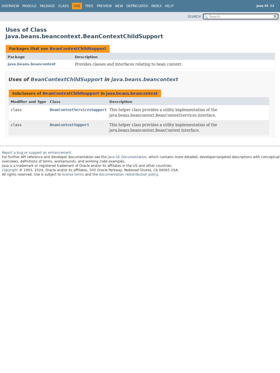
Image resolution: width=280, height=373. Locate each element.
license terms (73, 174)
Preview (104, 6)
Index (156, 6)
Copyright (10, 170)
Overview (10, 6)
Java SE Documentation (127, 157)
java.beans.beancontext (32, 64)
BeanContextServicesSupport (78, 110)
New (119, 6)
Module (29, 6)
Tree (89, 6)
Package (47, 6)
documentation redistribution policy (128, 174)
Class (63, 6)
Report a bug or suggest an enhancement (36, 153)
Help (169, 6)
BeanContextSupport (69, 125)
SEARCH (194, 17)
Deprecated (137, 6)
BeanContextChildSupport (78, 48)
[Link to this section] (182, 79)
